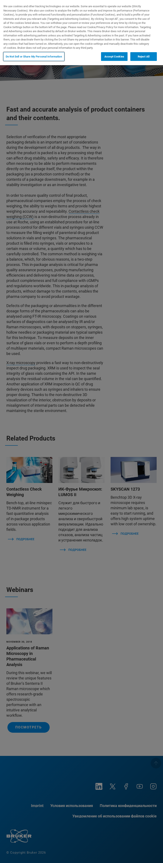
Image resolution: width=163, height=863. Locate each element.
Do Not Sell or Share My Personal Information (34, 56)
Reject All (143, 56)
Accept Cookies (114, 56)
